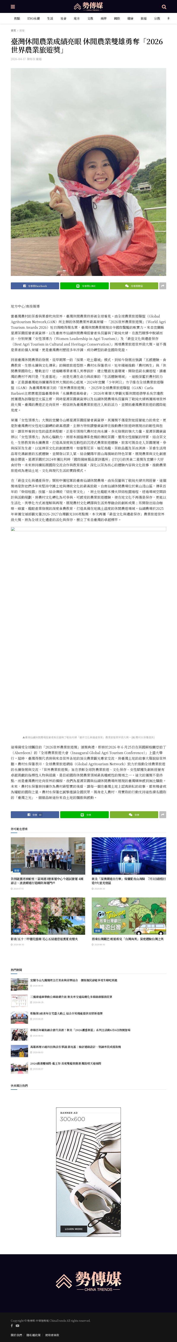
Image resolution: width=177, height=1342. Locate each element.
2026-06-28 (37, 1002)
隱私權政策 (34, 1335)
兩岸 (104, 18)
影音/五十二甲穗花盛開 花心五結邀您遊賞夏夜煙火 (44, 939)
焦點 (17, 18)
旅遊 (144, 18)
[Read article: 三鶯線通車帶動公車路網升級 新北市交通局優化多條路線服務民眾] (19, 1001)
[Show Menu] (13, 6)
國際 (117, 18)
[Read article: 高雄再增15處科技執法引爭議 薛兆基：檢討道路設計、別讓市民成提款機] (19, 1051)
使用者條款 (52, 1335)
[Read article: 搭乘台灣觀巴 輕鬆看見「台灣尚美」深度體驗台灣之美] (129, 916)
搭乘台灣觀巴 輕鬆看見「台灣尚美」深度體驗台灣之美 (128, 939)
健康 (130, 18)
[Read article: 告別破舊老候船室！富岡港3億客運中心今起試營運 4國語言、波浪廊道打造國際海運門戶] (48, 856)
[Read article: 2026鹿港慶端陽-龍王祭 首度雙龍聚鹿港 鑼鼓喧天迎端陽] (19, 1068)
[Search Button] (164, 6)
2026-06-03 (37, 1052)
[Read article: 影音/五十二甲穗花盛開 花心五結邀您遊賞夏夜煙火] (48, 916)
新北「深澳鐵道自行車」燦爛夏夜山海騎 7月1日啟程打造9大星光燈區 (129, 881)
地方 (77, 18)
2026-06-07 (37, 1068)
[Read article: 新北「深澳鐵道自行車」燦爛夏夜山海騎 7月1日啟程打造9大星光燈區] (129, 856)
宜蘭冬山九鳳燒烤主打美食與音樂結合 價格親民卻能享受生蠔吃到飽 (73, 980)
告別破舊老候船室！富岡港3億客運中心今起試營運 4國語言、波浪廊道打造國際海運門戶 (47, 881)
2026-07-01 (18, 888)
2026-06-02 (37, 1035)
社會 (63, 18)
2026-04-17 (18, 59)
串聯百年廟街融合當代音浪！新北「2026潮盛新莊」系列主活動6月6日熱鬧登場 (80, 1030)
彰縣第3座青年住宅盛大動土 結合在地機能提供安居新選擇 (66, 1013)
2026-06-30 (99, 888)
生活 (50, 18)
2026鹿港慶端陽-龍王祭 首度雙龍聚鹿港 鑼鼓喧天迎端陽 (65, 1063)
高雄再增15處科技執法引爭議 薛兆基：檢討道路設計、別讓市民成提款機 (75, 1047)
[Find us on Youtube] (17, 1325)
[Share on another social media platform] (162, 285)
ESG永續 (33, 18)
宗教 (157, 18)
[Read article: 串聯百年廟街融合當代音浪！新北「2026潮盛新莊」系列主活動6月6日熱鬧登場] (19, 1034)
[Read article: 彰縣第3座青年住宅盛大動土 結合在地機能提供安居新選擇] (19, 1018)
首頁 (13, 30)
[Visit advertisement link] (88, 1172)
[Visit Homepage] (88, 6)
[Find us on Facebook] (12, 1325)
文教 (90, 18)
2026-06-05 (37, 985)
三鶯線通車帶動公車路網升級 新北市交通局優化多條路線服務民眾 (71, 997)
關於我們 (16, 1335)
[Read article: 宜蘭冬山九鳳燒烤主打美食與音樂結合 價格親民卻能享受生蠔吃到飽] (19, 984)
